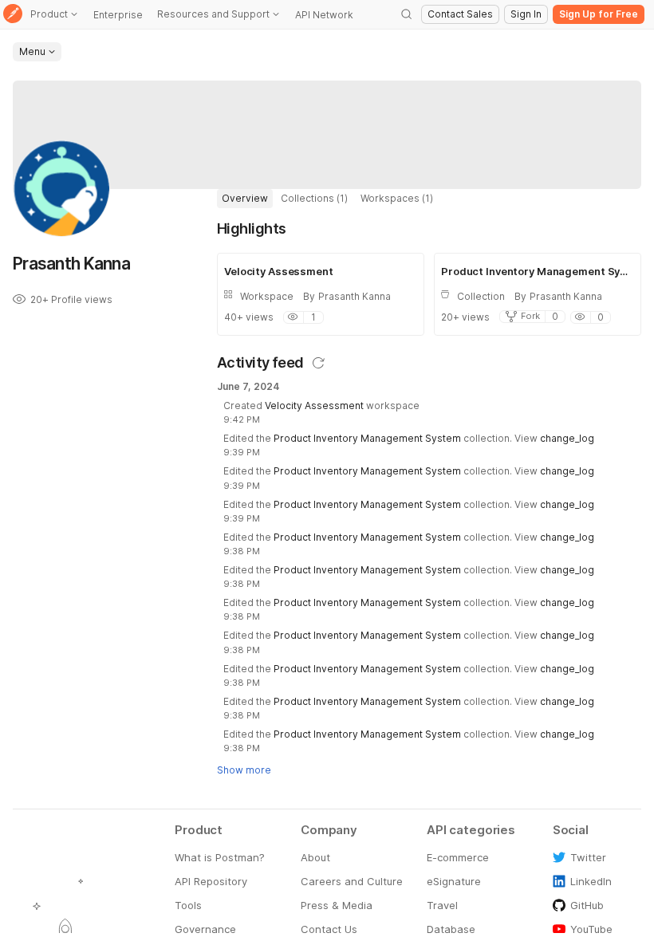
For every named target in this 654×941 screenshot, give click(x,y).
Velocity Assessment (314, 405)
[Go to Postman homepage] (12, 15)
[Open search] (406, 14)
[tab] (245, 198)
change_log (567, 438)
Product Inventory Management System (367, 438)
